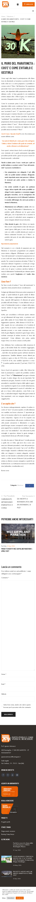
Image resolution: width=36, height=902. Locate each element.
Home (3, 16)
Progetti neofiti (5, 822)
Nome (3, 674)
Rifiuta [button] (4, 898)
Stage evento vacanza (8, 831)
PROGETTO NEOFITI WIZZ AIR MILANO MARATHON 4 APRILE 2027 (22, 873)
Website (3, 694)
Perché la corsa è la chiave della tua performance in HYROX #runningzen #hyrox (23, 844)
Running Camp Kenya (7, 834)
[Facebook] (29, 485)
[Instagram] (8, 775)
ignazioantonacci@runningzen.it (10, 757)
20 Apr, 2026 (11, 546)
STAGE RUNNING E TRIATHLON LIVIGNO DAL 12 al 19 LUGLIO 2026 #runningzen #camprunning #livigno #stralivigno (23, 859)
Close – (1, 363)
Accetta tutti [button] (20, 898)
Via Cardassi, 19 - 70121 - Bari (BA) (12, 763)
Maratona (10, 16)
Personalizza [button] (11, 898)
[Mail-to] (17, 775)
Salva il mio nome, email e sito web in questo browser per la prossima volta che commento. (17, 706)
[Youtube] (12, 775)
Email (3, 684)
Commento (5, 577)
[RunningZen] (5, 4)
